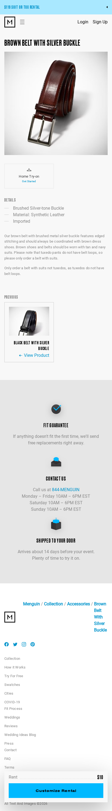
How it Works (15, 667)
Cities (8, 693)
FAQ (7, 759)
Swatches (12, 685)
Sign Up (100, 21)
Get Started (29, 181)
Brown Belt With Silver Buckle (100, 617)
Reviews (11, 726)
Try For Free (13, 676)
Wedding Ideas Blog (20, 735)
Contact (10, 750)
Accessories (78, 603)
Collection (53, 603)
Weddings (12, 717)
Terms (9, 767)
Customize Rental (56, 790)
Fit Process (13, 709)
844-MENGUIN (65, 489)
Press (9, 743)
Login (82, 21)
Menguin (31, 603)
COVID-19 (12, 702)
